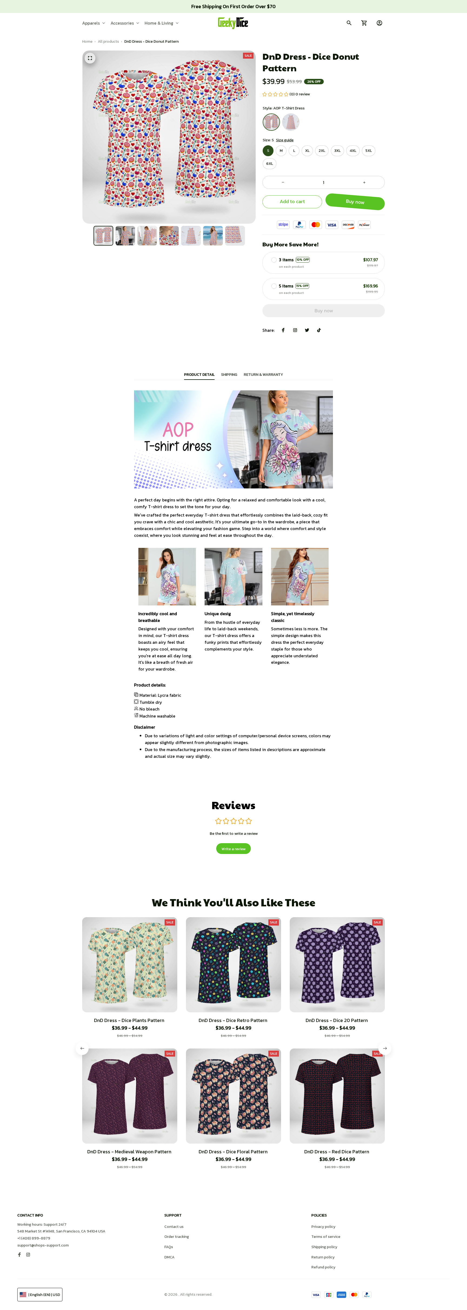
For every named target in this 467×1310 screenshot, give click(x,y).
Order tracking (176, 1236)
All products (108, 41)
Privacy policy (323, 1226)
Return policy (323, 1257)
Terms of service (325, 1236)
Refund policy (323, 1267)
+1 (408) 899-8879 (33, 1238)
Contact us (174, 1226)
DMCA (169, 1257)
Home (87, 41)
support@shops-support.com (43, 1245)
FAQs (168, 1247)
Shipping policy (324, 1247)
